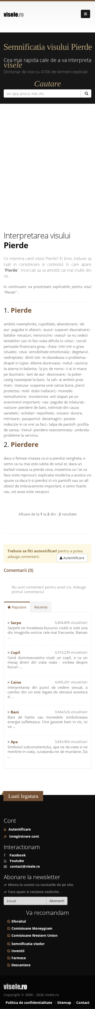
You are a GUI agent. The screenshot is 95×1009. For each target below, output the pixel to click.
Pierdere (24, 444)
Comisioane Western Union (34, 935)
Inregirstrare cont (23, 836)
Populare (18, 607)
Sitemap (64, 1002)
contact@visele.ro (25, 866)
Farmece (18, 958)
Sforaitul (18, 921)
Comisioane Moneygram (31, 928)
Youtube (17, 861)
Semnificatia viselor (28, 944)
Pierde (21, 310)
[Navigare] (85, 14)
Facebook (18, 855)
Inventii (17, 951)
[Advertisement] (47, 168)
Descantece (20, 965)
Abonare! (56, 900)
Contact (82, 1002)
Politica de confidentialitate (29, 1002)
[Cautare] (85, 93)
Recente (41, 607)
